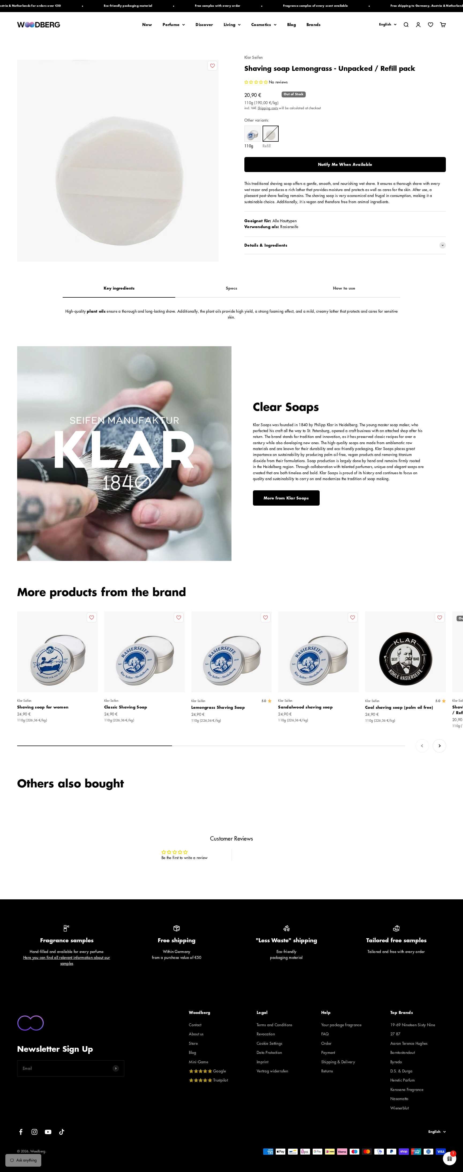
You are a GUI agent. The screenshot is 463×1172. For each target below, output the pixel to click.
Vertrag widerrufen (272, 1071)
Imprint (262, 1062)
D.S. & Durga (401, 1071)
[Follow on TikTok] (61, 1132)
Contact (195, 1025)
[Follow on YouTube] (48, 1132)
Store (193, 1043)
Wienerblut (399, 1108)
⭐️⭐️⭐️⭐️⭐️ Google (207, 1071)
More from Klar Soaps (286, 498)
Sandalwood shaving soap (305, 707)
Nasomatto (399, 1099)
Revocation (266, 1034)
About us (196, 1034)
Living (230, 25)
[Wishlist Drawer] (431, 25)
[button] (256, 82)
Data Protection (269, 1052)
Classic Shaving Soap (125, 707)
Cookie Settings (269, 1043)
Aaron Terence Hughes (409, 1043)
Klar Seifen (253, 57)
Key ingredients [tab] (119, 288)
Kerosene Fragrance (406, 1089)
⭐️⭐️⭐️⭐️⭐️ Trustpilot (208, 1080)
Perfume (171, 25)
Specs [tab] (231, 288)
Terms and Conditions (274, 1025)
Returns (327, 1071)
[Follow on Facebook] (20, 1132)
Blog (291, 25)
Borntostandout (402, 1052)
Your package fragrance (341, 1025)
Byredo (396, 1062)
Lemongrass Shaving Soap (218, 707)
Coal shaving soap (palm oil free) (399, 707)
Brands (314, 25)
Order (326, 1043)
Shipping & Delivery (338, 1062)
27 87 (395, 1034)
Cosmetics (261, 25)
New (147, 25)
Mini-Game (198, 1062)
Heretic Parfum (402, 1080)
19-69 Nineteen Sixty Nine (412, 1025)
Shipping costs (268, 108)
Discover (204, 25)
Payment (328, 1052)
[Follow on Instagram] (34, 1132)
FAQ (325, 1034)
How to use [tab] (344, 288)
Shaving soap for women (42, 707)
